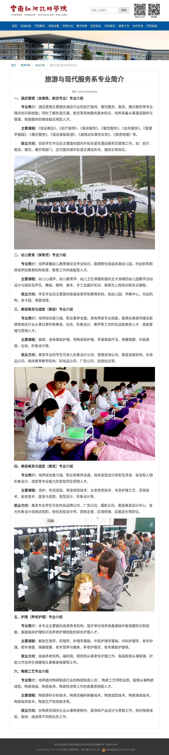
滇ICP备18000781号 (90, 749)
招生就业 (96, 26)
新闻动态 (26, 26)
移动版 (154, 16)
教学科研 (82, 26)
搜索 (123, 10)
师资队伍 (68, 26)
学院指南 (152, 26)
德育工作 (124, 26)
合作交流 (138, 26)
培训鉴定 (110, 26)
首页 (14, 26)
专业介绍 (40, 65)
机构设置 (54, 26)
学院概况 (39, 26)
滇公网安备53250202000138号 (120, 749)
